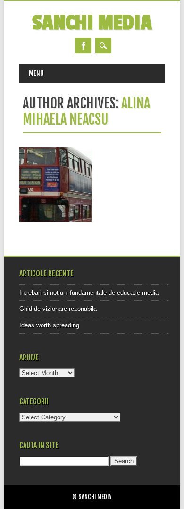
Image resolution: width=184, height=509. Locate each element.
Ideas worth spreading (49, 325)
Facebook (83, 45)
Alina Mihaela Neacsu (86, 111)
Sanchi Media (92, 22)
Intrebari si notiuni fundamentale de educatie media (89, 292)
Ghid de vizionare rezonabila (58, 308)
